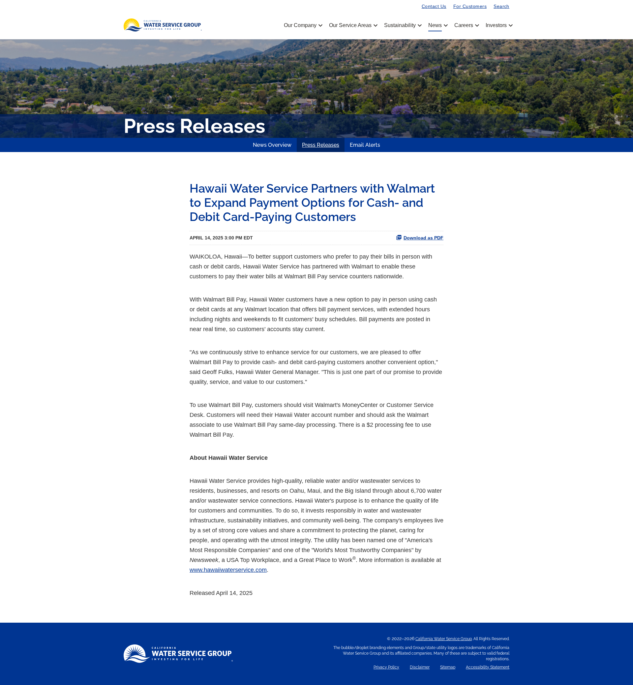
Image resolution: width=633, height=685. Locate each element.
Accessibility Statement (487, 667)
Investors (496, 25)
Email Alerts (365, 145)
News (437, 25)
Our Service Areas (353, 25)
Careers (466, 25)
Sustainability (402, 25)
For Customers (470, 6)
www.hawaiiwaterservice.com (228, 570)
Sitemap (447, 667)
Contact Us (434, 6)
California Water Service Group (443, 639)
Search (501, 6)
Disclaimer (420, 667)
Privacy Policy (386, 667)
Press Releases (320, 145)
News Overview (272, 145)
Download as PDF (423, 237)
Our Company (302, 25)
